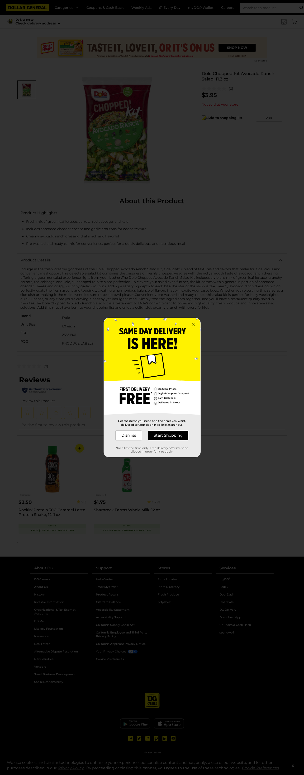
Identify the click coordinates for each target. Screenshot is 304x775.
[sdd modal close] (193, 325)
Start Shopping (168, 435)
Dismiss (128, 435)
